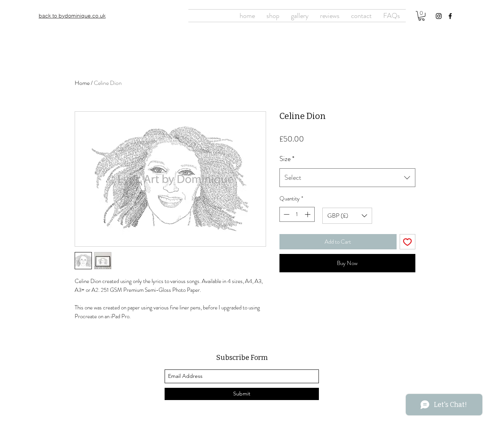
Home (82, 82)
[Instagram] (439, 16)
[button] (421, 16)
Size (286, 159)
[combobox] (347, 177)
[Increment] (308, 214)
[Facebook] (450, 16)
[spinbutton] (297, 214)
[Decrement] (286, 214)
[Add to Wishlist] (407, 242)
